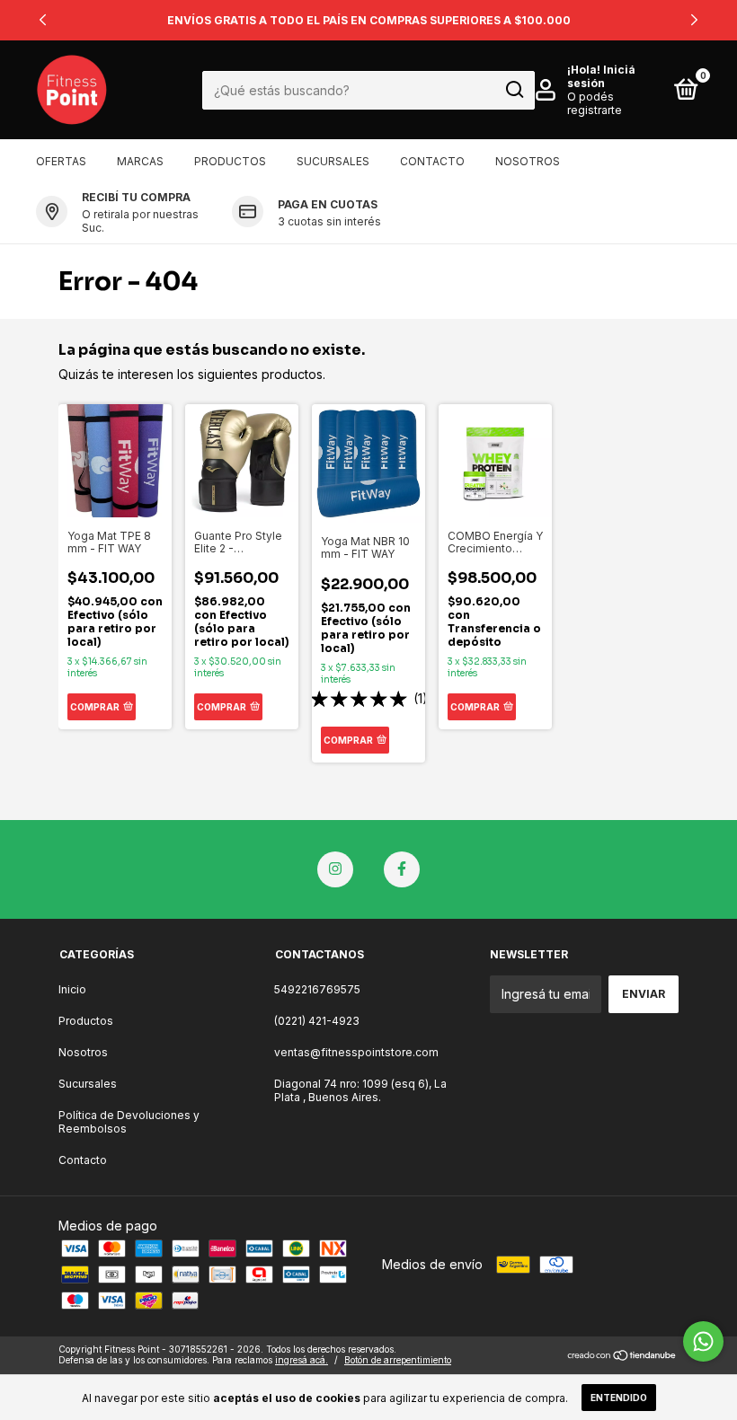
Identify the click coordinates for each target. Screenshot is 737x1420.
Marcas (140, 161)
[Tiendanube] (622, 1356)
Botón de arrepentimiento (397, 1359)
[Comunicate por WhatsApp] (703, 1341)
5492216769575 (317, 989)
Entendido (618, 1397)
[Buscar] (513, 90)
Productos (230, 161)
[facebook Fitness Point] (402, 869)
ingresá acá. (301, 1359)
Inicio (72, 989)
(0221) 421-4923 (317, 1021)
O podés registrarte (594, 103)
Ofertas (61, 161)
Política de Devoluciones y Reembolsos (129, 1121)
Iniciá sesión (601, 76)
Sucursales (333, 161)
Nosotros (527, 161)
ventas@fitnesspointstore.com (356, 1052)
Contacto (432, 161)
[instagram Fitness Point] (335, 869)
